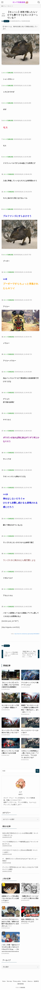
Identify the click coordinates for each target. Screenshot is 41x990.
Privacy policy (17, 981)
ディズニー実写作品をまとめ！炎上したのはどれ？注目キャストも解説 (20, 869)
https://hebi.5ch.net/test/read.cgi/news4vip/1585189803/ (26, 633)
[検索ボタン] (38, 2)
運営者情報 (20, 984)
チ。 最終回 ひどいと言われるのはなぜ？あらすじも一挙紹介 (19, 861)
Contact (24, 981)
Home (4, 981)
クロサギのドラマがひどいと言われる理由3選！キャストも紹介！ (19, 852)
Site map (9, 981)
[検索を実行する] (37, 771)
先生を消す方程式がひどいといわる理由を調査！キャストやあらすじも (20, 835)
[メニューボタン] (2, 2)
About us (30, 981)
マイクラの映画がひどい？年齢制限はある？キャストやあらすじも (20, 844)
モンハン (6, 21)
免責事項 (36, 981)
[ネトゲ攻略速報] (20, 2)
